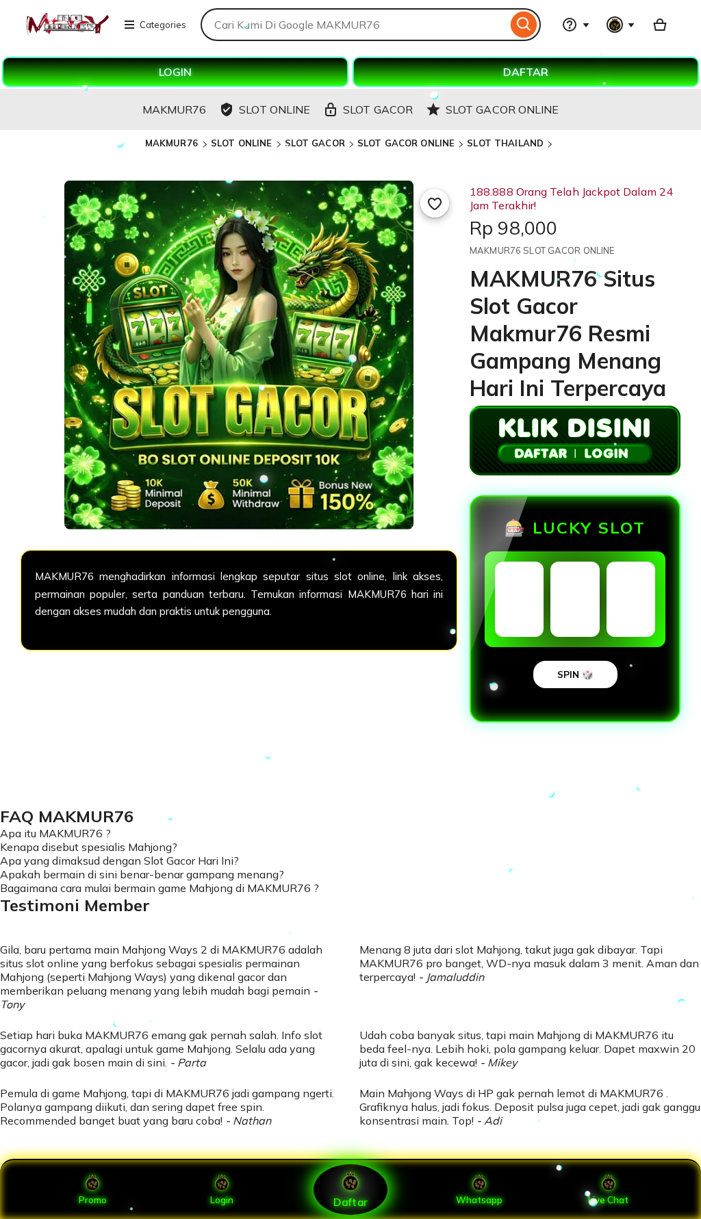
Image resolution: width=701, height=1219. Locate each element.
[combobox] (354, 24)
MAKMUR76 (173, 142)
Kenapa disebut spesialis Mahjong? (88, 847)
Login (221, 1199)
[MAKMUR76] (67, 33)
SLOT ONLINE (241, 142)
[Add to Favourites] (434, 203)
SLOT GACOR (315, 142)
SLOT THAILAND (505, 142)
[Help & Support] (575, 24)
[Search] (524, 24)
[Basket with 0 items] (659, 24)
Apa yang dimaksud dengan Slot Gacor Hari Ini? (119, 860)
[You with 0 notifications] (620, 24)
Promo (93, 1199)
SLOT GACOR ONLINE (406, 142)
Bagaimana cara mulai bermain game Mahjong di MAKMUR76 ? (159, 888)
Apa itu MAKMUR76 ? (55, 833)
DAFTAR (525, 72)
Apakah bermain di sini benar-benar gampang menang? (142, 874)
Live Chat (608, 1199)
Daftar (350, 1201)
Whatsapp (479, 1199)
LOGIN (175, 72)
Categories (163, 24)
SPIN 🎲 (575, 674)
